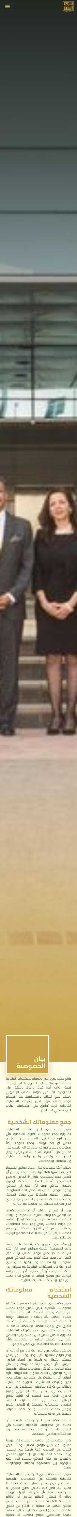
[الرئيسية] (68, 6)
